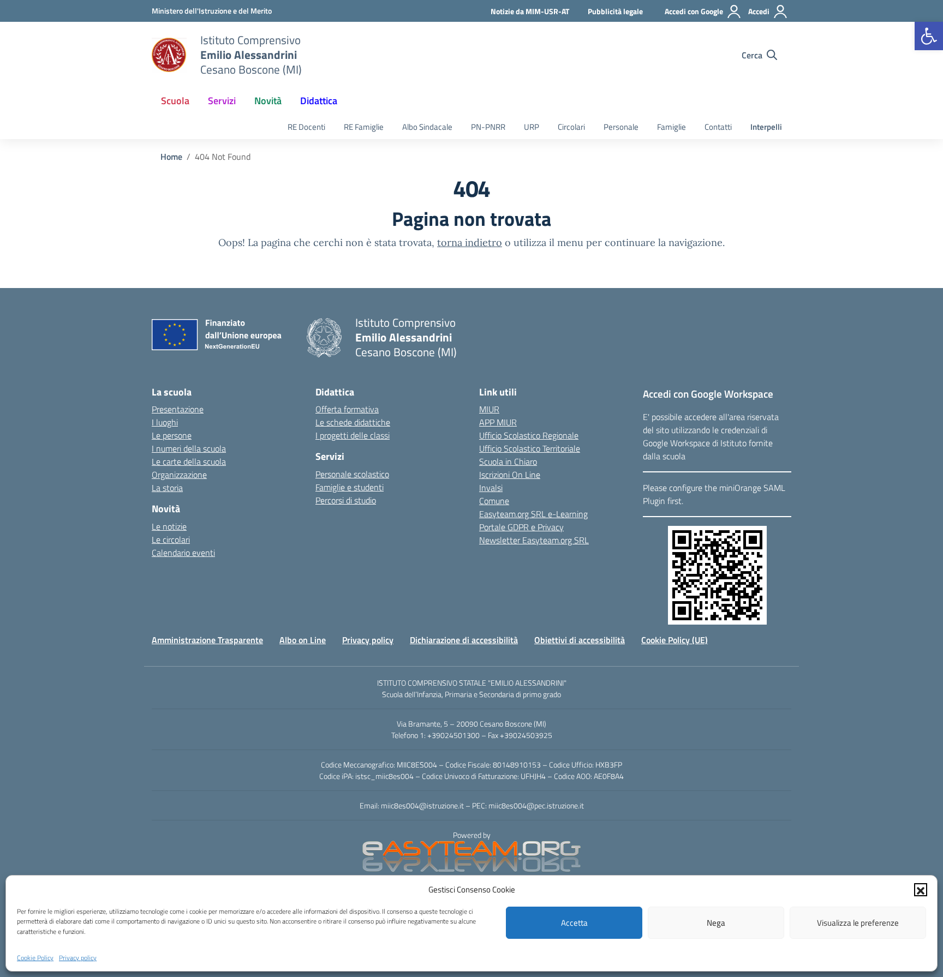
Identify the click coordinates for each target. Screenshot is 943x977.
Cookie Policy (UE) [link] (674, 639)
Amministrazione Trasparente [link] (207, 639)
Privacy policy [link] (78, 957)
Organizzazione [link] (179, 474)
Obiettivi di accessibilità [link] (579, 639)
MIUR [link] (489, 409)
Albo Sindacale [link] (427, 127)
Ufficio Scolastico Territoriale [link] (529, 448)
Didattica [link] (318, 100)
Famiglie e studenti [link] (349, 487)
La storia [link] (167, 487)
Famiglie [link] (671, 127)
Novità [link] (268, 100)
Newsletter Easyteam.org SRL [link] (534, 540)
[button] (920, 889)
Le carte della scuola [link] (189, 461)
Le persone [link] (172, 435)
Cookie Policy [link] (35, 957)
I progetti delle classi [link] (352, 435)
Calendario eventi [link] (183, 552)
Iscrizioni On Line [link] (509, 474)
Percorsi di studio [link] (345, 500)
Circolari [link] (571, 127)
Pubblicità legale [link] (615, 11)
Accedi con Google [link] (694, 11)
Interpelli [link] (766, 127)
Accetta (574, 922)
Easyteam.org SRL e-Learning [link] (533, 513)
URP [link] (531, 127)
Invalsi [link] (491, 487)
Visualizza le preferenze (858, 922)
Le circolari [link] (171, 539)
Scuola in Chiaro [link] (508, 461)
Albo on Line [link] (302, 639)
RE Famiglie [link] (364, 127)
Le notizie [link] (169, 526)
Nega (716, 922)
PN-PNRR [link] (488, 127)
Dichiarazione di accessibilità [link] (464, 639)
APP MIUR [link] (498, 422)
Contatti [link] (718, 127)
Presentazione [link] (178, 409)
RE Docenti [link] (306, 127)
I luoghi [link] (165, 422)
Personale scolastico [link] (352, 474)
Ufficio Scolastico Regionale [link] (528, 435)
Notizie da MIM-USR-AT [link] (530, 11)
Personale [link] (621, 127)
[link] (929, 36)
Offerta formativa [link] (347, 409)
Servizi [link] (222, 100)
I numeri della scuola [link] (189, 448)
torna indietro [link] (469, 242)
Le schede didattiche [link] (352, 422)
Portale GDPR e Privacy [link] (521, 527)
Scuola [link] (175, 100)
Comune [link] (494, 500)
